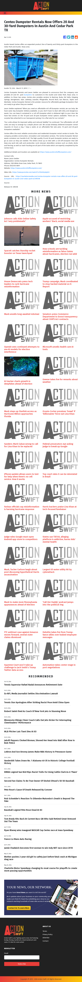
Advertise (46, 938)
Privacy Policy (47, 934)
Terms (45, 931)
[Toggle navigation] (5, 13)
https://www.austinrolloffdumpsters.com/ (55, 152)
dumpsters (28, 95)
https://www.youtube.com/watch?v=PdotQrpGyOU (31, 172)
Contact (45, 941)
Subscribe (22, 964)
